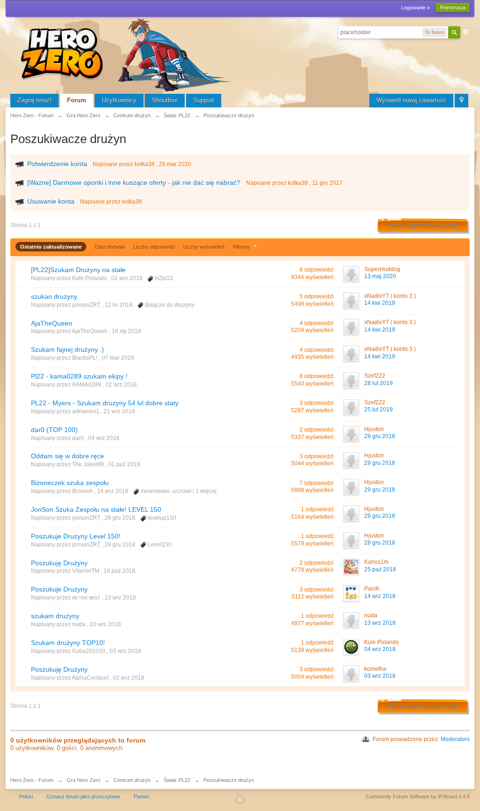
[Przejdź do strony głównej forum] (127, 53)
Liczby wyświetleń (204, 247)
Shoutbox (165, 100)
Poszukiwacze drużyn (228, 780)
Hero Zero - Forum (31, 780)
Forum (76, 100)
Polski (26, 796)
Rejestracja (452, 7)
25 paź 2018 (380, 569)
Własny (242, 247)
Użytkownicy (119, 100)
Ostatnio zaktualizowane (51, 247)
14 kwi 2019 (379, 303)
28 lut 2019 (378, 383)
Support (203, 100)
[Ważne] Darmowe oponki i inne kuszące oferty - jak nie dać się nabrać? (133, 182)
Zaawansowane (466, 32)
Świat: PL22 (177, 780)
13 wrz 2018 (380, 623)
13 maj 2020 (380, 276)
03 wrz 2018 (380, 676)
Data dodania (110, 247)
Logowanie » (415, 7)
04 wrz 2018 (380, 649)
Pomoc (142, 796)
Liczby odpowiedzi (154, 247)
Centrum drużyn (131, 780)
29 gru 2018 (379, 436)
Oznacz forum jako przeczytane (83, 796)
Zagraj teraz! (34, 100)
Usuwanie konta (51, 201)
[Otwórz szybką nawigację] (461, 100)
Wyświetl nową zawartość (411, 100)
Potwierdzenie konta (57, 163)
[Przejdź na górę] (240, 799)
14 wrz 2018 (380, 596)
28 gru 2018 (379, 542)
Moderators (455, 739)
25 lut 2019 (378, 409)
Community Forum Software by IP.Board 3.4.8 (418, 796)
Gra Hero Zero (83, 780)
